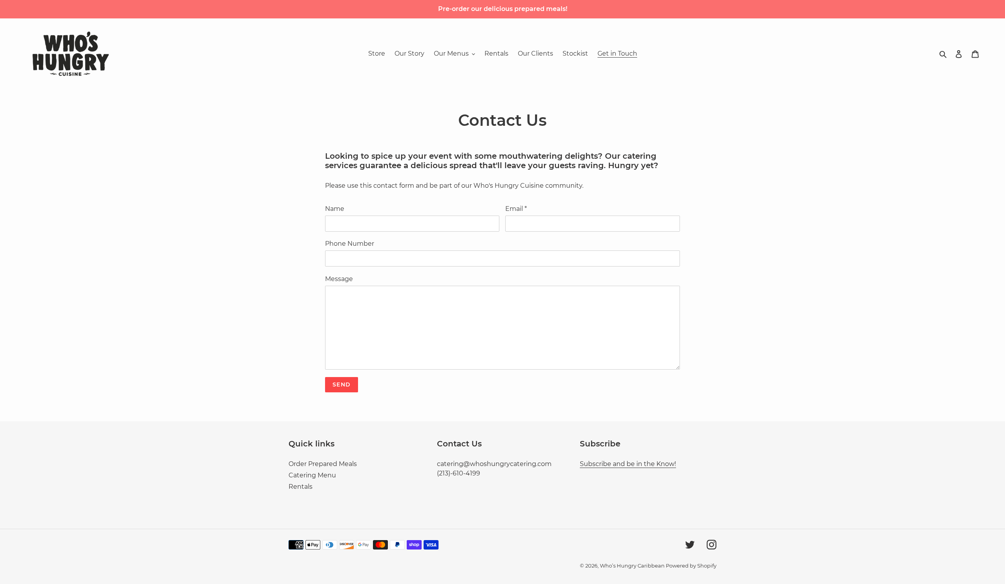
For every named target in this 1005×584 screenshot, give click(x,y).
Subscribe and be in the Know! (628, 464)
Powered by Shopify (691, 565)
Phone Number (349, 243)
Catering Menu (312, 475)
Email (516, 208)
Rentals (300, 486)
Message (339, 279)
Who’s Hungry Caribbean (633, 565)
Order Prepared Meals (323, 464)
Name (334, 208)
